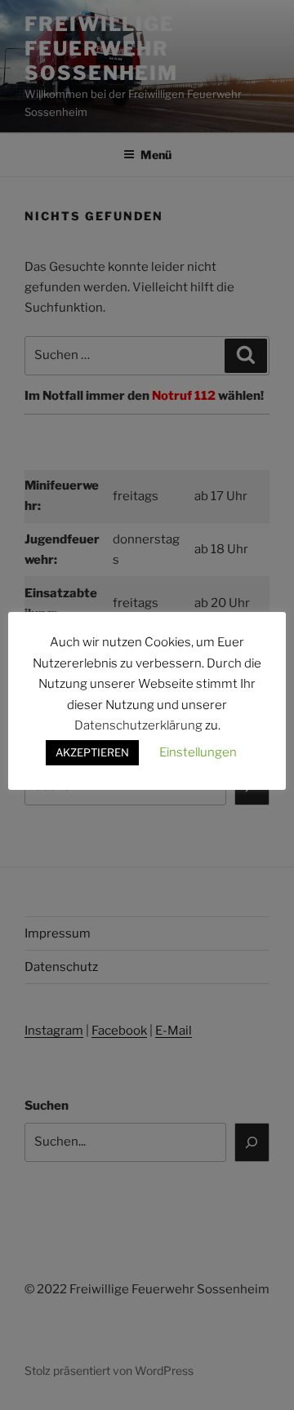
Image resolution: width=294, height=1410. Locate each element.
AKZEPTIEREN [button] (92, 752)
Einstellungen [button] (198, 752)
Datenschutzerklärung (138, 725)
